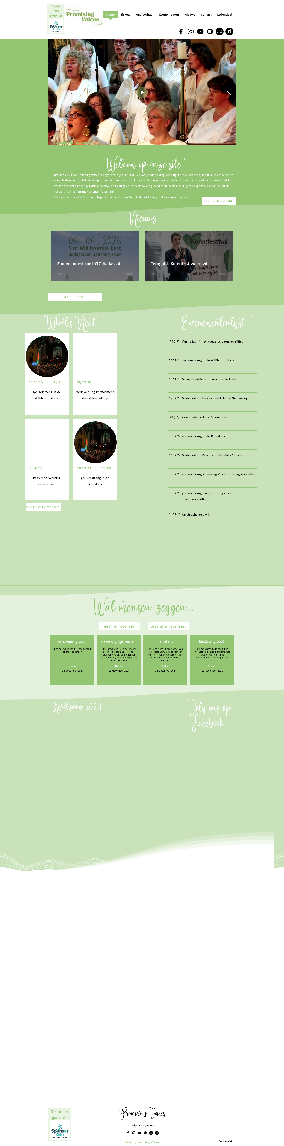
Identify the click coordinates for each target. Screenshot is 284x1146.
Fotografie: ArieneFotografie (71, 142)
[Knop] (212, 341)
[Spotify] (210, 31)
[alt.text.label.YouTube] (200, 31)
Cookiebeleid (226, 1141)
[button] (119, 626)
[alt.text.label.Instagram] (191, 31)
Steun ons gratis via (56, 11)
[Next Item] (229, 95)
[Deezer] (220, 31)
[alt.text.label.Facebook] (181, 31)
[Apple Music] (229, 31)
